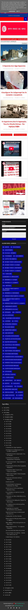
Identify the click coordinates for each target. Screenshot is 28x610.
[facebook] (8, 608)
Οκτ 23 (7, 440)
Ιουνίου (7, 595)
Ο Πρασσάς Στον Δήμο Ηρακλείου (14, 66)
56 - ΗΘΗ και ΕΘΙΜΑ (8, 392)
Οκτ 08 (7, 568)
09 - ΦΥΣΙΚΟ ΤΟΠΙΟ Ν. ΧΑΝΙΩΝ (11, 265)
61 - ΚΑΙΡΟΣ (19, 395)
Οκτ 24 (7, 438)
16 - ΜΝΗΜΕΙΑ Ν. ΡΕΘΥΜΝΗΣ (11, 293)
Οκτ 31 (7, 421)
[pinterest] (17, 608)
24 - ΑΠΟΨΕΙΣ (6, 321)
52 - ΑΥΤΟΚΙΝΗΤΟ (8, 386)
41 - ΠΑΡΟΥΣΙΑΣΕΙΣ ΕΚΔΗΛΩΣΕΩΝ (12, 359)
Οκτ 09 (7, 566)
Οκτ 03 (7, 580)
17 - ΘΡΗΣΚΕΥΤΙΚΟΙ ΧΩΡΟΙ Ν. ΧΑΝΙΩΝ (13, 296)
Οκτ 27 (7, 431)
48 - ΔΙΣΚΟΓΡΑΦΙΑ (8, 380)
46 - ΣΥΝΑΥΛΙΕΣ (7, 371)
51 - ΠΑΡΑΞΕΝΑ (15, 383)
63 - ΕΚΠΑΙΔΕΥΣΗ (17, 398)
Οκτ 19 (7, 542)
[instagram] (14, 608)
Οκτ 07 (7, 570)
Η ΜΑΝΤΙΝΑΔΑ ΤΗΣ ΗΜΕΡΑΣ (13, 537)
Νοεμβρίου (7, 417)
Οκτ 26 (7, 433)
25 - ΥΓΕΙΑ (15, 321)
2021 (5, 410)
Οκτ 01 (7, 585)
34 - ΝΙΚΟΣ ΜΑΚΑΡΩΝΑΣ (9, 348)
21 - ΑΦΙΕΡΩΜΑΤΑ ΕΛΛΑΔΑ (10, 309)
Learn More (12, 11)
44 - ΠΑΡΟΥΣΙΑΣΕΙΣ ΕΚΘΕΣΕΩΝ (11, 368)
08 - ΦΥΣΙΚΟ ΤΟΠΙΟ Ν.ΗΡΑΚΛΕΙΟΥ (12, 262)
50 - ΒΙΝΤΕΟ (6, 383)
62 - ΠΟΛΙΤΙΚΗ (7, 398)
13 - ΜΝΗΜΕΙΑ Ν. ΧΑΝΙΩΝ (10, 279)
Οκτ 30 (7, 424)
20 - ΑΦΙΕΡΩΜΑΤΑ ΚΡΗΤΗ (10, 306)
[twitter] (11, 608)
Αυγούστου (8, 590)
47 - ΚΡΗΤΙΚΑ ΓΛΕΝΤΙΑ (9, 374)
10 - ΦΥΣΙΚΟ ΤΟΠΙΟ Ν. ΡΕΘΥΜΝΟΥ (12, 268)
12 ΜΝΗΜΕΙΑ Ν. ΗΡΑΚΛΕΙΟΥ (10, 276)
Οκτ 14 (7, 554)
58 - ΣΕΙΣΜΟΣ (19, 392)
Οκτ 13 (7, 556)
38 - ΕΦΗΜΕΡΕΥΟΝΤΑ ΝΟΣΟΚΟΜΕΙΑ (13, 356)
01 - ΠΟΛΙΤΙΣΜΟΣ (15, 247)
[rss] (19, 608)
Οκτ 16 (7, 549)
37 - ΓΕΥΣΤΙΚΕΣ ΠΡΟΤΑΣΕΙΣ (10, 353)
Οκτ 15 (7, 551)
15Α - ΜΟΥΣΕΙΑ (7, 285)
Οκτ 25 (7, 435)
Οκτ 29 (7, 426)
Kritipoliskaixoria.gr (18, 605)
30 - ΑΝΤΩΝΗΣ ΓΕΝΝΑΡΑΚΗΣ (11, 336)
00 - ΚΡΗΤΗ (6, 247)
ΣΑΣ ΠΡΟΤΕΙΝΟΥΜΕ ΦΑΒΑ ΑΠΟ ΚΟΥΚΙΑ (15, 530)
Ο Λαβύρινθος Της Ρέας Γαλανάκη (14, 516)
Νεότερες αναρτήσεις (6, 134)
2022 (5, 407)
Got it (18, 11)
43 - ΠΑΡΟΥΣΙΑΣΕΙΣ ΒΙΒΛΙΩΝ (11, 365)
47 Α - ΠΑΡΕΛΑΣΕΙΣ (8, 377)
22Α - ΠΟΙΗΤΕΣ (16, 312)
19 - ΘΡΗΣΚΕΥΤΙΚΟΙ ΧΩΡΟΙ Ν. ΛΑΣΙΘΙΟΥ (14, 303)
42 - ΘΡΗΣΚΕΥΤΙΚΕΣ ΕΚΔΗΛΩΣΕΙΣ (12, 362)
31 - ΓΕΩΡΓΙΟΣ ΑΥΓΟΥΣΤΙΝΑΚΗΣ (11, 339)
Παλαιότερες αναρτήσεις (20, 134)
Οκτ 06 (7, 573)
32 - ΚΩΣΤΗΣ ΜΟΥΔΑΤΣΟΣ (10, 342)
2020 (5, 412)
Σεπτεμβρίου (8, 588)
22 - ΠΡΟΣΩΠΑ (7, 312)
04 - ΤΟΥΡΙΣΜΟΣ (7, 256)
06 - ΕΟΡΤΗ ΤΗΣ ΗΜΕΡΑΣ (9, 259)
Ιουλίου (7, 592)
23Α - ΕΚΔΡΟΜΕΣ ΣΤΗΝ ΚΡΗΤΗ (11, 318)
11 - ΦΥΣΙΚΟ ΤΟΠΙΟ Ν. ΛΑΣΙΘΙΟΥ (11, 271)
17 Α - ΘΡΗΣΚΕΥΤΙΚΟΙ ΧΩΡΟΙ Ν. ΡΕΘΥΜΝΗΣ (11, 299)
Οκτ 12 (7, 559)
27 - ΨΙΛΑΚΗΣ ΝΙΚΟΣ (8, 327)
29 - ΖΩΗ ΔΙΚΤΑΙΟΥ (8, 333)
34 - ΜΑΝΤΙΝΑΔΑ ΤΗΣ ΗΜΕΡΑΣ (11, 345)
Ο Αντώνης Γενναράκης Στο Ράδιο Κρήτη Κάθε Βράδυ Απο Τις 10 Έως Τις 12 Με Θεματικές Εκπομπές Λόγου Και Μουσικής (14, 197)
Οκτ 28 (7, 428)
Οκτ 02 (7, 582)
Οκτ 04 (7, 578)
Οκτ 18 (7, 544)
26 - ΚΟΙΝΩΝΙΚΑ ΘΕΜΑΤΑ (10, 324)
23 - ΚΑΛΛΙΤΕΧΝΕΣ (8, 315)
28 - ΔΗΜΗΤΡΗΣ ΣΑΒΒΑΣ (9, 330)
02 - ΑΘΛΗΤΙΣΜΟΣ (8, 250)
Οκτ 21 (7, 445)
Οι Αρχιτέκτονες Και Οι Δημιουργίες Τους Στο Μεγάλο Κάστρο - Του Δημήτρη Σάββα (14, 124)
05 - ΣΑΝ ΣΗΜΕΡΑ (18, 256)
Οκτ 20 (7, 539)
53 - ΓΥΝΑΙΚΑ (18, 386)
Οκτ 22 (7, 443)
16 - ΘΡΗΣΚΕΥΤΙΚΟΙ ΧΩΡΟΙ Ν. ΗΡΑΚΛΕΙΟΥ (11, 289)
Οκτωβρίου (7, 419)
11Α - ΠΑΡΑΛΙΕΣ (7, 274)
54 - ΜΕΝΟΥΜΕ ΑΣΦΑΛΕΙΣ (10, 389)
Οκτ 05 (7, 575)
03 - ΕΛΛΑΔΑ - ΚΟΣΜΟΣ (9, 253)
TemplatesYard (20, 603)
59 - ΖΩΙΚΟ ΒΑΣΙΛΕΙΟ (8, 395)
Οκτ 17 (7, 547)
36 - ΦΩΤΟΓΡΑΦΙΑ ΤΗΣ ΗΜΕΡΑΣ (11, 351)
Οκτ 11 (7, 561)
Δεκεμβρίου (8, 414)
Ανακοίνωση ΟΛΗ (10, 481)
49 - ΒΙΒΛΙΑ (17, 380)
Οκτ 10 (7, 563)
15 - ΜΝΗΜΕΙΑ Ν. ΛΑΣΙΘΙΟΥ (10, 282)
